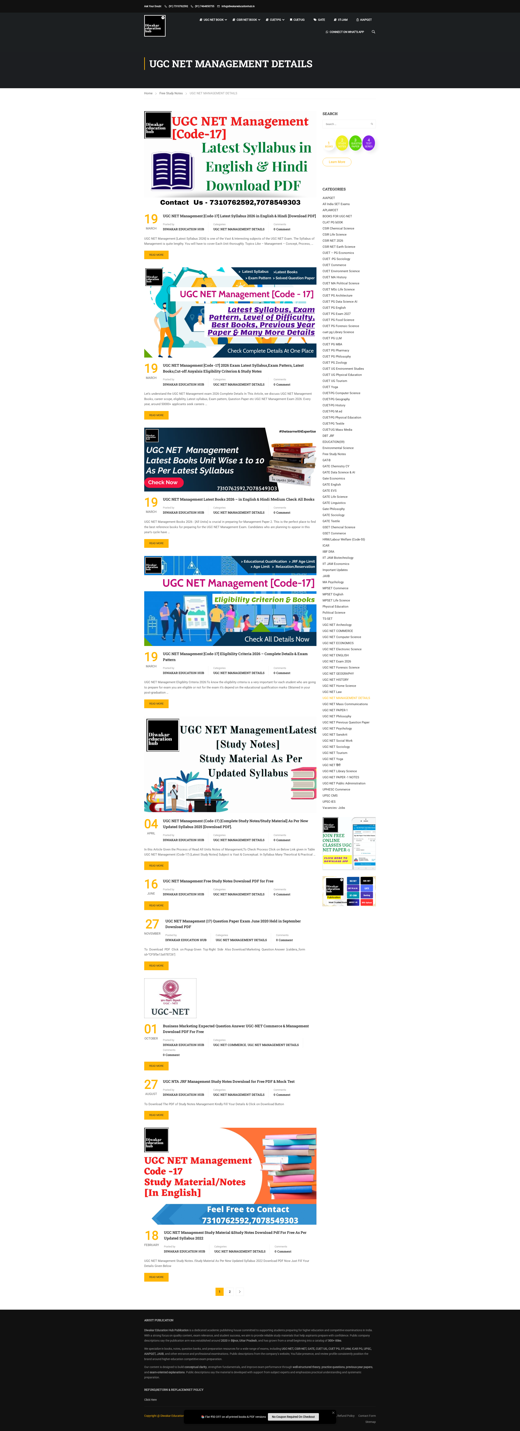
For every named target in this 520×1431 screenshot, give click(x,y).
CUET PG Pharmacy (336, 350)
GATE (321, 19)
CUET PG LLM (332, 338)
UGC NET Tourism (335, 753)
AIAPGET (366, 19)
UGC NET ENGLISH (336, 655)
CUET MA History (335, 277)
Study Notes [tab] (342, 143)
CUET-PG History (334, 405)
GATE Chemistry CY (336, 466)
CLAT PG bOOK (333, 222)
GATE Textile (331, 521)
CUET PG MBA (332, 344)
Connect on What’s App (347, 32)
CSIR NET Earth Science (339, 247)
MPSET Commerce (335, 588)
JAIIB (326, 576)
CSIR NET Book (247, 19)
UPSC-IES (329, 802)
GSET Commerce (334, 533)
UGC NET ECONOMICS (338, 643)
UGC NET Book (214, 19)
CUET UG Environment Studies (343, 369)
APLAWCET (330, 210)
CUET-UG (299, 19)
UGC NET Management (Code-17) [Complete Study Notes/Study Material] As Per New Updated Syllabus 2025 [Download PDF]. (235, 823)
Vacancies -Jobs (334, 808)
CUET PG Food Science (338, 320)
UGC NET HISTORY (336, 680)
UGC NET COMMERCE (229, 1045)
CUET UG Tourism (335, 381)
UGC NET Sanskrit (335, 734)
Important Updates (335, 570)
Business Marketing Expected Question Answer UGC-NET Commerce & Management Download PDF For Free (236, 1028)
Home (148, 93)
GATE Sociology (333, 515)
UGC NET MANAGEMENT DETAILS (238, 229)
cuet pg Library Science (338, 332)
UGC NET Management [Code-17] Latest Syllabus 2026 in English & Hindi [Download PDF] (239, 215)
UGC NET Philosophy (337, 716)
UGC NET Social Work (338, 741)
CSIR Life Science (335, 234)
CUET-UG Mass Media (337, 430)
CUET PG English (334, 308)
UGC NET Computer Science (342, 637)
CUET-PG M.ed (332, 411)
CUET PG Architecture (337, 295)
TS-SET (328, 619)
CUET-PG (275, 19)
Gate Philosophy (334, 509)
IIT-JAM (343, 19)
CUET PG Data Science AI (340, 301)
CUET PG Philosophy (337, 356)
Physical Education (335, 606)
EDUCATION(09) (333, 442)
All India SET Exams (336, 204)
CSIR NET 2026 (333, 240)
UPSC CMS (330, 795)
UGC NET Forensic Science (341, 667)
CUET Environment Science (341, 271)
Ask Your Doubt (152, 6)
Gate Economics (334, 478)
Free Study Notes (171, 93)
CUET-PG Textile (333, 423)
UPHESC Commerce (336, 789)
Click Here (150, 1399)
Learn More (337, 162)
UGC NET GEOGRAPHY (338, 673)
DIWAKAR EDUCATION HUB (183, 229)
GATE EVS (330, 491)
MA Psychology (333, 582)
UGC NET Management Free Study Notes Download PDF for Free (218, 881)
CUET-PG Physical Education (342, 417)
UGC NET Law (332, 692)
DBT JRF (328, 436)
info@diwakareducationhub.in (238, 6)
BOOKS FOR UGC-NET (337, 216)
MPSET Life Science (336, 600)
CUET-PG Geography (336, 399)
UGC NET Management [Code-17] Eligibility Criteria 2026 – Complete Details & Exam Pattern (235, 656)
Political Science (334, 612)
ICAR (326, 545)
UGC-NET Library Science (340, 771)
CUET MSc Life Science (339, 289)
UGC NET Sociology (336, 747)
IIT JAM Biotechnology (338, 558)
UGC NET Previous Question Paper (346, 722)
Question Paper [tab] (356, 143)
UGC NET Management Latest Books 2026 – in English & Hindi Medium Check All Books (238, 499)
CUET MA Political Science (341, 283)
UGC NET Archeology (337, 625)
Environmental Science (338, 448)
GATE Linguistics (334, 503)
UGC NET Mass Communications (345, 704)
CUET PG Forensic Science (341, 326)
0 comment (282, 229)
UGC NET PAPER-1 (335, 710)
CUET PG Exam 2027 (337, 314)
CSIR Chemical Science (338, 228)
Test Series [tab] (369, 143)
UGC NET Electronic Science (342, 649)
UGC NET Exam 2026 (337, 661)
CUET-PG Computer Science (341, 393)
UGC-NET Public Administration (344, 783)
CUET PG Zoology (335, 362)
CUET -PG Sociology (336, 259)
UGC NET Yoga (333, 759)
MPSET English (333, 594)
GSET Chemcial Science (339, 527)
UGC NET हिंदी (331, 765)
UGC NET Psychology (337, 728)
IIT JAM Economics (336, 564)
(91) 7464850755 (204, 6)
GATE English (332, 484)
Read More (156, 254)
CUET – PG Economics (338, 253)
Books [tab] (329, 144)
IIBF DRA (328, 551)
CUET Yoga (330, 387)
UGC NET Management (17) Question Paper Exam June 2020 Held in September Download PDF (233, 924)
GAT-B (326, 460)
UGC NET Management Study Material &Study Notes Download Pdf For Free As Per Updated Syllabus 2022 (235, 1235)
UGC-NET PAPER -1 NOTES (341, 777)
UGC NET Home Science (339, 686)
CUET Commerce (334, 265)
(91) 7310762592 (178, 6)
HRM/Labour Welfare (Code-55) (344, 539)
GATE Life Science (335, 497)
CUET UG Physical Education (342, 375)
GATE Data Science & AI (339, 472)
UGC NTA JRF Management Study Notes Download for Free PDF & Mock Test (229, 1081)
